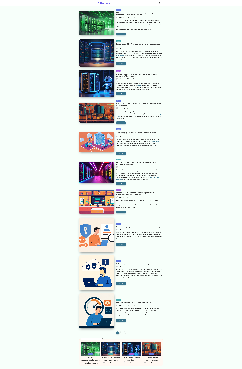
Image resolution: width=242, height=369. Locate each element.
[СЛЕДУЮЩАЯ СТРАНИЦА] (124, 332)
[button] (124, 332)
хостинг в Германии (121, 204)
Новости (119, 10)
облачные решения (155, 141)
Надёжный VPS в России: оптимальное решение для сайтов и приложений (138, 104)
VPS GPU (158, 24)
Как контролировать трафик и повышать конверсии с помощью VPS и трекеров (136, 75)
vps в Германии (120, 55)
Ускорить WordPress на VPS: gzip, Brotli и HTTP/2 (134, 303)
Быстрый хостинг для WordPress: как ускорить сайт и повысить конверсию (136, 163)
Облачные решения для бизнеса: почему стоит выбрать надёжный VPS (137, 133)
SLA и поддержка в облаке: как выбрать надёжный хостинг (138, 264)
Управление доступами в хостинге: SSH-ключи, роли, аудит (138, 227)
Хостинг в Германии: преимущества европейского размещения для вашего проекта (135, 193)
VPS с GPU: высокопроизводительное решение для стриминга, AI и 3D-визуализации (135, 14)
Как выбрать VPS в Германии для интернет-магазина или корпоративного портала (138, 45)
